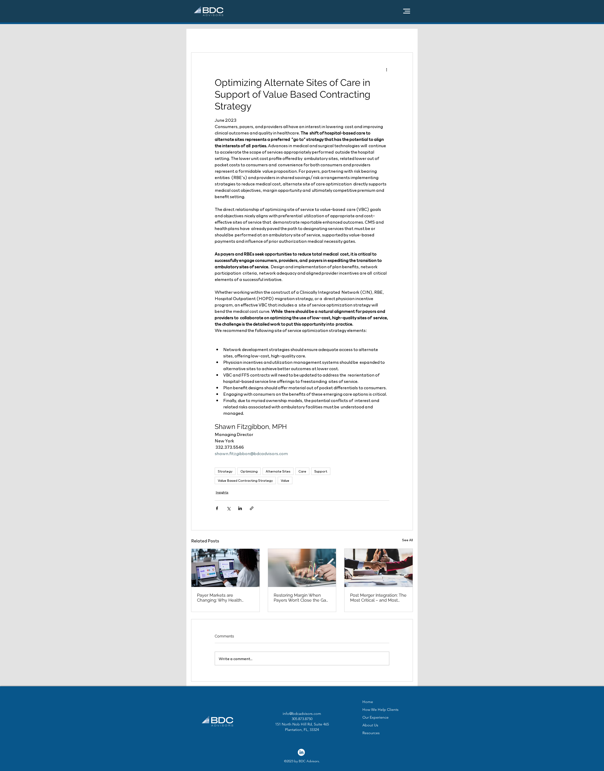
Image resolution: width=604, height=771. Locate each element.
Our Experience (375, 717)
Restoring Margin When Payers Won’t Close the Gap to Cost (301, 598)
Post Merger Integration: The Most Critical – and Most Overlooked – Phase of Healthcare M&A (378, 598)
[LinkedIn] (301, 752)
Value (285, 480)
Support (320, 471)
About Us (370, 725)
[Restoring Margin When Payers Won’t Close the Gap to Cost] (302, 568)
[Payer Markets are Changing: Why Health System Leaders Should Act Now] (225, 568)
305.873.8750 (302, 719)
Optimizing (249, 471)
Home (367, 702)
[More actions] (386, 69)
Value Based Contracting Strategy (245, 480)
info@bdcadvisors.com (302, 713)
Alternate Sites (278, 471)
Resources (371, 733)
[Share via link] (251, 508)
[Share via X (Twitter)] (228, 508)
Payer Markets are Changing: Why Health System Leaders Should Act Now (224, 598)
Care (302, 471)
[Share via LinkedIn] (240, 508)
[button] (406, 11)
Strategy (225, 471)
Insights (222, 492)
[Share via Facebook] (217, 508)
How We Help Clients (380, 709)
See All (407, 540)
